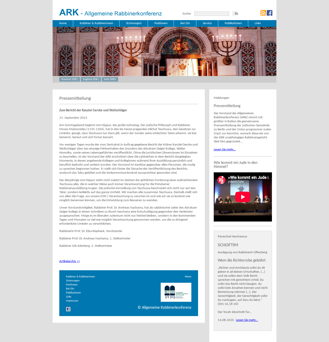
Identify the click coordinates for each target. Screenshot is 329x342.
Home (188, 276)
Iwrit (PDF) (110, 79)
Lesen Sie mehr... (225, 149)
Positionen (71, 284)
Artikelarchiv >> (69, 261)
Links (68, 297)
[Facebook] (68, 310)
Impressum (72, 301)
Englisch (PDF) (91, 79)
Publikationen (73, 292)
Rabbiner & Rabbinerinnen (80, 276)
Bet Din (70, 288)
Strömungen (72, 280)
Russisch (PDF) (70, 79)
